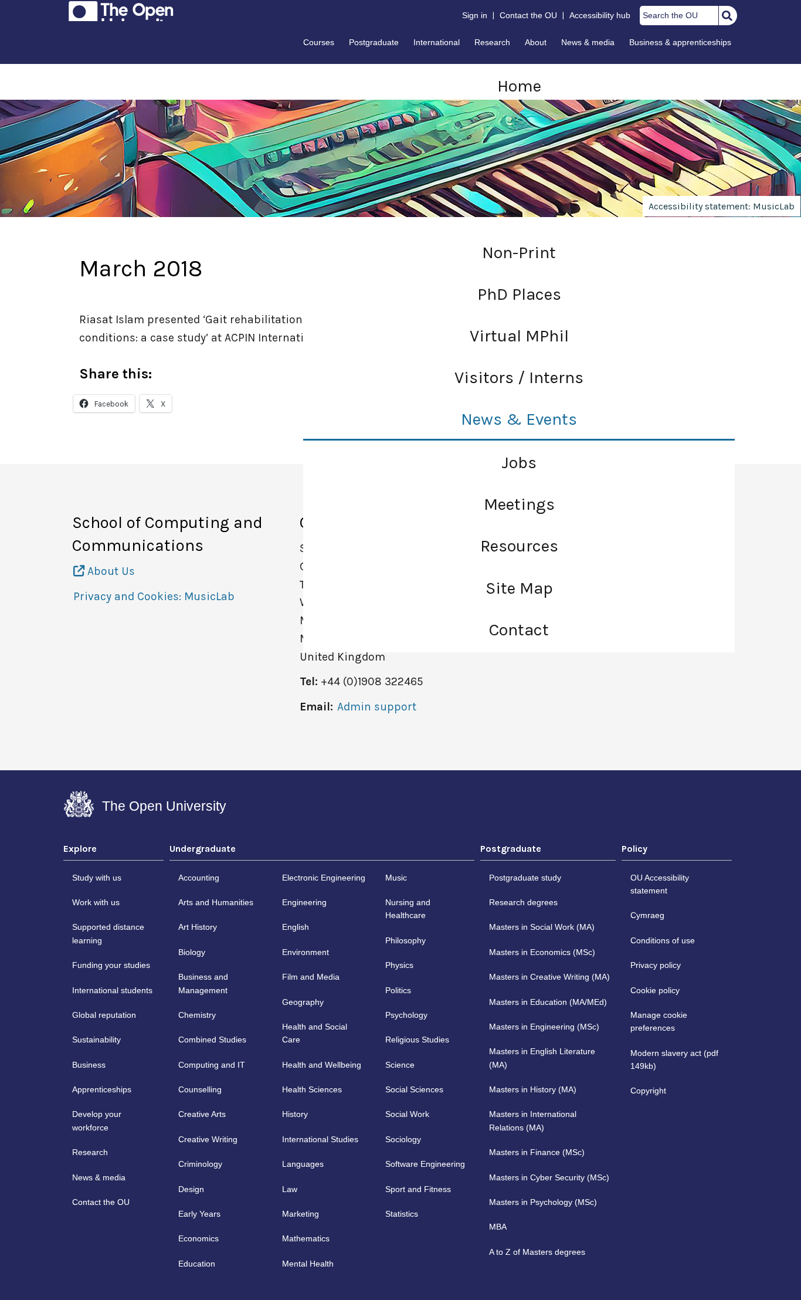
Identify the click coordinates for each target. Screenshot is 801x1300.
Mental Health (308, 1263)
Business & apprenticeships (680, 42)
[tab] (113, 852)
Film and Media (311, 976)
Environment (305, 952)
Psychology (406, 1015)
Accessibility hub (599, 15)
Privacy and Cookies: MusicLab (154, 596)
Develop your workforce (96, 1120)
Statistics (401, 1213)
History (295, 1114)
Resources (519, 546)
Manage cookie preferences (658, 1021)
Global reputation (104, 1015)
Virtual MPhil (519, 336)
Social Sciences (414, 1089)
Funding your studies (111, 965)
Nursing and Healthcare (407, 909)
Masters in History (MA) (532, 1089)
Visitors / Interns (518, 377)
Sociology (403, 1139)
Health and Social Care (314, 1033)
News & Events (519, 419)
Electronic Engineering (323, 877)
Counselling (200, 1089)
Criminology (200, 1164)
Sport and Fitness (418, 1189)
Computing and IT (211, 1064)
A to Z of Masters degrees (537, 1252)
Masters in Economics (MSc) (542, 952)
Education (196, 1263)
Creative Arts (202, 1114)
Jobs (519, 462)
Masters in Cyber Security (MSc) (549, 1177)
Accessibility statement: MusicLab (722, 206)
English (295, 927)
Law (289, 1189)
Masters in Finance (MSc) (537, 1152)
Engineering (304, 902)
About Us (109, 571)
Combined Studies (212, 1039)
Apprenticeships (101, 1089)
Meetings (519, 504)
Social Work (407, 1114)
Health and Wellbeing (321, 1064)
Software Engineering (425, 1164)
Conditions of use (662, 940)
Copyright (648, 1090)
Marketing (300, 1213)
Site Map (519, 588)
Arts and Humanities (215, 902)
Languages (303, 1164)
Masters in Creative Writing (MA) (549, 976)
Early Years (199, 1213)
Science (400, 1064)
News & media (588, 42)
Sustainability (96, 1039)
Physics (399, 965)
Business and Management (203, 983)
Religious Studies (417, 1039)
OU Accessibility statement (659, 884)
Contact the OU (528, 15)
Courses (318, 42)
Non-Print (519, 252)
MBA (498, 1226)
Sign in (474, 15)
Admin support (376, 706)
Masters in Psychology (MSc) (543, 1202)
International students (112, 990)
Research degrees (523, 902)
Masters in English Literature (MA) (542, 1058)
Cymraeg (647, 915)
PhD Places (519, 294)
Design (191, 1189)
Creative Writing (207, 1139)
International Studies (320, 1139)
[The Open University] (121, 11)
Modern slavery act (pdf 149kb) (674, 1059)
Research (492, 42)
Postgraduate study (525, 877)
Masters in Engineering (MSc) (544, 1026)
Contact (519, 629)
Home (519, 86)
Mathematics (306, 1238)
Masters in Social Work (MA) (542, 927)
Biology (191, 952)
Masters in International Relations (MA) (532, 1120)
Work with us (96, 902)
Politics (398, 990)
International (436, 42)
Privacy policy (655, 965)
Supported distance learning (108, 933)
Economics (198, 1238)
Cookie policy (655, 990)
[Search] (727, 15)
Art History (197, 927)
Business (89, 1064)
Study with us (96, 877)
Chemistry (197, 1015)
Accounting (198, 877)
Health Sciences (312, 1089)
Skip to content (64, 13)
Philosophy (405, 940)
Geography (303, 1002)
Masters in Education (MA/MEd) (548, 1002)
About (536, 42)
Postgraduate (374, 42)
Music (396, 877)
